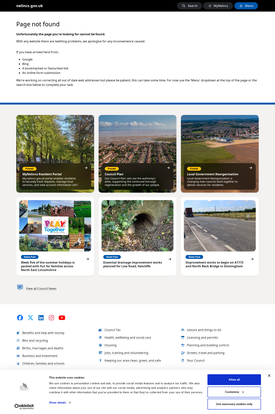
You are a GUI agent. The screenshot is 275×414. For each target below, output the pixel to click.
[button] (189, 5)
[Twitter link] (30, 318)
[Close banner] (269, 375)
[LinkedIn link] (41, 318)
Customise (232, 391)
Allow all (234, 379)
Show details (57, 402)
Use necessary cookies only (234, 404)
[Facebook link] (20, 318)
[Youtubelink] (62, 318)
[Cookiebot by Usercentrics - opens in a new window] (24, 407)
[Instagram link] (51, 318)
